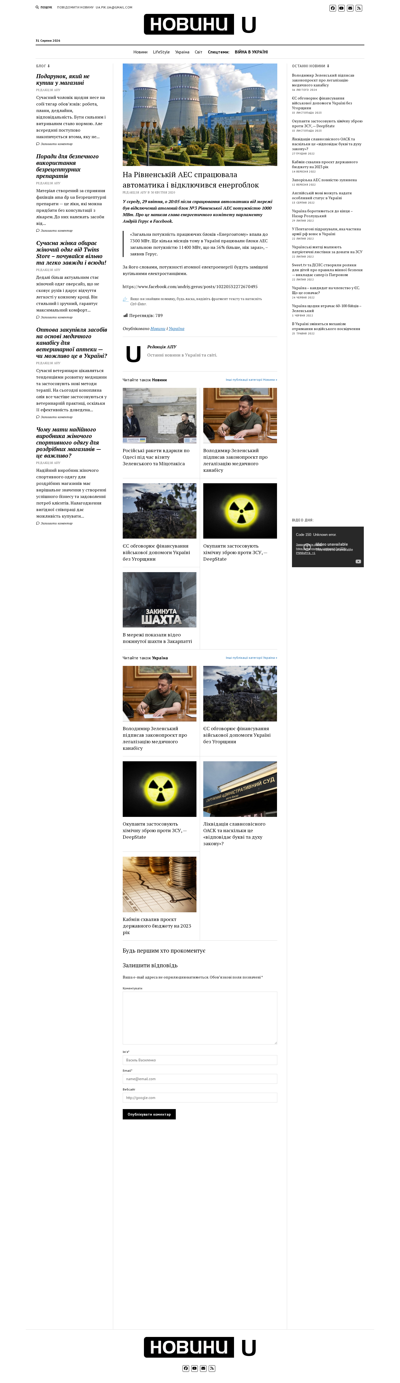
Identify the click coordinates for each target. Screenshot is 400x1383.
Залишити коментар (56, 144)
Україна (182, 52)
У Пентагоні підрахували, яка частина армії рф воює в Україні (326, 231)
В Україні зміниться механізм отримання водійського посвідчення (326, 326)
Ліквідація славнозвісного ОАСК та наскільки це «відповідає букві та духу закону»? (234, 833)
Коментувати (132, 988)
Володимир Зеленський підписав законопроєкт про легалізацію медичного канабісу (235, 460)
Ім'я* (126, 1052)
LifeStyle (161, 52)
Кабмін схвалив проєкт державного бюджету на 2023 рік (157, 925)
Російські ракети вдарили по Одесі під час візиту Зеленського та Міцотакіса (156, 457)
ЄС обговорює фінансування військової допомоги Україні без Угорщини (156, 552)
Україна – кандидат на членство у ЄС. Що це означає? (326, 290)
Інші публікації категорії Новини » (251, 380)
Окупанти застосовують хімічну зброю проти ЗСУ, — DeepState (235, 552)
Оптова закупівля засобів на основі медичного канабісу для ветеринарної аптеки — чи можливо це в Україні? (71, 342)
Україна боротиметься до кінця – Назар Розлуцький (322, 213)
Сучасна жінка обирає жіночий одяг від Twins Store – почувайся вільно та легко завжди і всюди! (71, 253)
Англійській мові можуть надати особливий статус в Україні (322, 195)
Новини (140, 52)
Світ (198, 52)
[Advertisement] (333, 427)
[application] (328, 547)
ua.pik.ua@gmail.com (114, 7)
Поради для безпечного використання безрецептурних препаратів (67, 166)
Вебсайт (129, 1089)
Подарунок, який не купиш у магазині (63, 79)
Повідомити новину (75, 7)
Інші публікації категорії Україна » (251, 658)
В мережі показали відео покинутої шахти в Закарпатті (157, 637)
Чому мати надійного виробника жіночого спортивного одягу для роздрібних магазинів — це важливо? (68, 442)
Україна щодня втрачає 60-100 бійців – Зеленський (326, 308)
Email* (127, 1070)
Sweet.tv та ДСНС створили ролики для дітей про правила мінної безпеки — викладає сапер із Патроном (327, 269)
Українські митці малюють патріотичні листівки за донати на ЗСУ (327, 249)
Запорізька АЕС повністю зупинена (324, 179)
